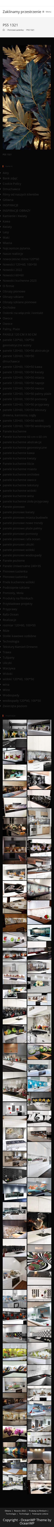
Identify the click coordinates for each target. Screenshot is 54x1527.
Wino (6, 690)
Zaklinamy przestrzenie (22, 11)
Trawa (7, 652)
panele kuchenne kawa (18, 453)
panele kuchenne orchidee (21, 474)
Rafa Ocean (11, 614)
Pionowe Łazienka (15, 571)
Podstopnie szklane (16, 587)
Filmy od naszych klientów (21, 194)
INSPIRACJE (10, 205)
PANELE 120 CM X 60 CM (20, 334)
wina (6, 684)
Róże (6, 631)
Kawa (6, 221)
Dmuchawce (11, 189)
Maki (6, 237)
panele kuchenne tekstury (21, 485)
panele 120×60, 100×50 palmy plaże (27, 394)
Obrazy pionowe (14, 291)
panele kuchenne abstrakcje (22, 442)
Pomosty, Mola (13, 593)
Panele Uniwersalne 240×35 (22, 566)
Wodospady (11, 695)
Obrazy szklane (13, 297)
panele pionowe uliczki (18, 544)
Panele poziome (14, 561)
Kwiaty (7, 227)
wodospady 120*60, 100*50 (22, 701)
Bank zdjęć (10, 178)
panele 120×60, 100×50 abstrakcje (26, 351)
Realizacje (9, 620)
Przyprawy (10, 609)
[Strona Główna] (4, 30)
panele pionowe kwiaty (18, 512)
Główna (8, 200)
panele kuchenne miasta (20, 469)
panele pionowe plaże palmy (22, 528)
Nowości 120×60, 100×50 (20, 264)
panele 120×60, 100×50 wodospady (27, 426)
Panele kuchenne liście (18, 464)
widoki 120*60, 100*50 (18, 679)
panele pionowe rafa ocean (21, 539)
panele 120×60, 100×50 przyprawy (26, 404)
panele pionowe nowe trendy (23, 523)
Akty (6, 173)
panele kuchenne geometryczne (25, 447)
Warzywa (9, 668)
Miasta (7, 243)
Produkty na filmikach (18, 598)
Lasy (6, 232)
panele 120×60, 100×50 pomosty (25, 399)
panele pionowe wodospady (22, 555)
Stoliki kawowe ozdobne (19, 636)
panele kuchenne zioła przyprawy (26, 501)
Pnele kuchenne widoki (19, 582)
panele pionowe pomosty (20, 534)
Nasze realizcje (13, 254)
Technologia (11, 641)
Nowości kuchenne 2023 (19, 281)
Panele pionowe (14, 507)
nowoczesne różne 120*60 (21, 259)
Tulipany (8, 657)
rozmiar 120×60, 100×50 (19, 625)
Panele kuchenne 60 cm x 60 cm (25, 437)
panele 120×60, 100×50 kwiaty (23, 372)
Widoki (7, 674)
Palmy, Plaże (11, 329)
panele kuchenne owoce (19, 480)
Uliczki (7, 663)
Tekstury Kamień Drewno (20, 647)
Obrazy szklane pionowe (19, 302)
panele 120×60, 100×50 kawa (22, 367)
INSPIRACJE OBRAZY (16, 211)
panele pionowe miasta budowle (25, 517)
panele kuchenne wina (18, 496)
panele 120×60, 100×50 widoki (23, 421)
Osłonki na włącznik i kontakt (23, 313)
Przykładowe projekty (17, 604)
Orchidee (9, 307)
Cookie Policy (12, 184)
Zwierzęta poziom (15, 706)
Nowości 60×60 (13, 275)
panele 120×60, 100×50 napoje (23, 383)
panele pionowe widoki (19, 550)
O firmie (8, 286)
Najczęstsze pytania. (17, 248)
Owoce (7, 318)
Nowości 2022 (12, 270)
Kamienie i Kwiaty (15, 216)
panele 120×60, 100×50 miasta (23, 377)
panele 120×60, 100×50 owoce (23, 388)
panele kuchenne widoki (19, 491)
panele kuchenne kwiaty (19, 458)
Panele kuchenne (14, 431)
